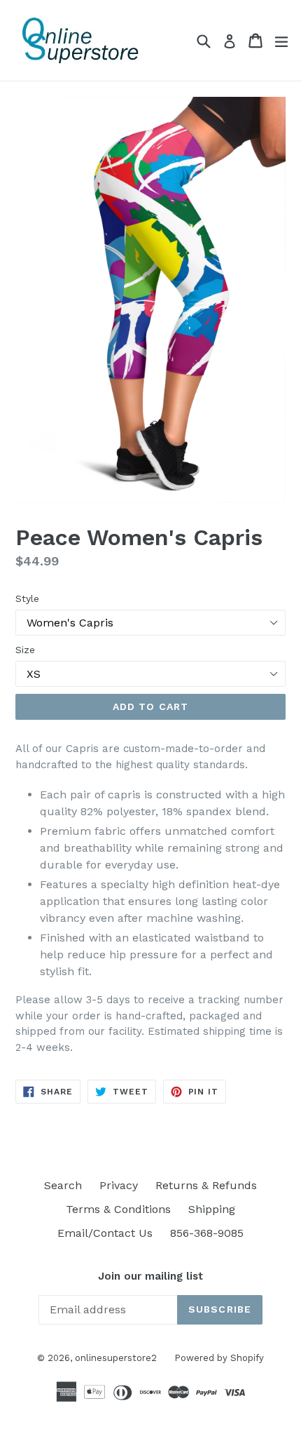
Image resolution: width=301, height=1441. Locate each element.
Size (25, 649)
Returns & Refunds (206, 1185)
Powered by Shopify (219, 1358)
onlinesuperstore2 (116, 1358)
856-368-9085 (207, 1233)
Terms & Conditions (118, 1209)
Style (27, 598)
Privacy (118, 1185)
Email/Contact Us (105, 1233)
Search (63, 1185)
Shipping (211, 1209)
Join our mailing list (150, 1276)
